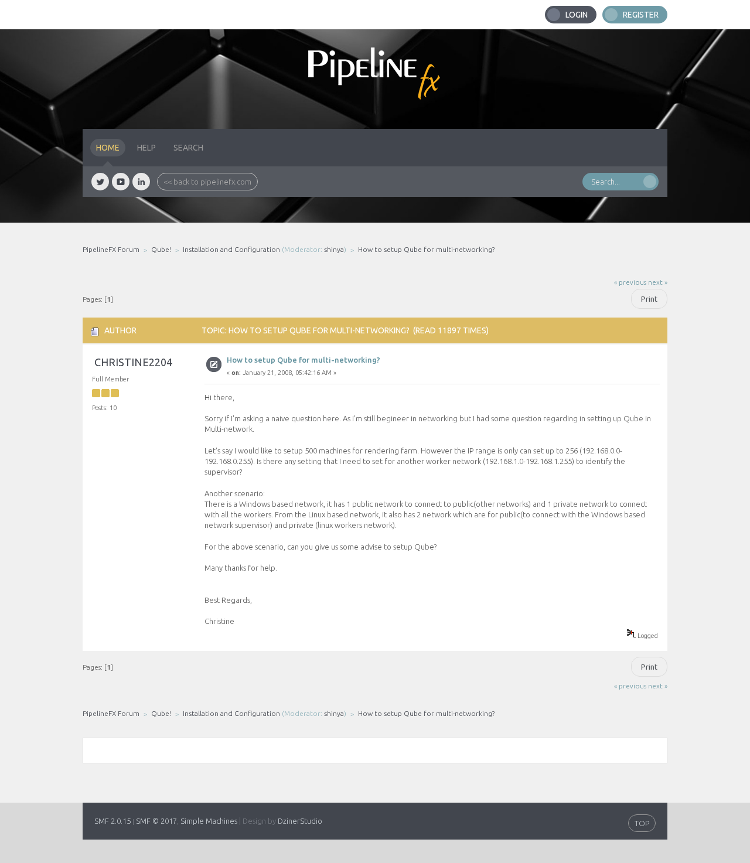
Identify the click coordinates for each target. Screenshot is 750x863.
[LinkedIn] (141, 181)
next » (657, 282)
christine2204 (133, 362)
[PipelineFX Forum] (375, 79)
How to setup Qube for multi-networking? (303, 360)
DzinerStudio (300, 821)
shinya (334, 249)
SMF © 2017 (156, 821)
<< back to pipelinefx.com (207, 182)
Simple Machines (208, 821)
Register (641, 14)
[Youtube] (120, 181)
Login (576, 14)
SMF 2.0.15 (112, 821)
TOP (642, 823)
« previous (630, 282)
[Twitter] (100, 181)
